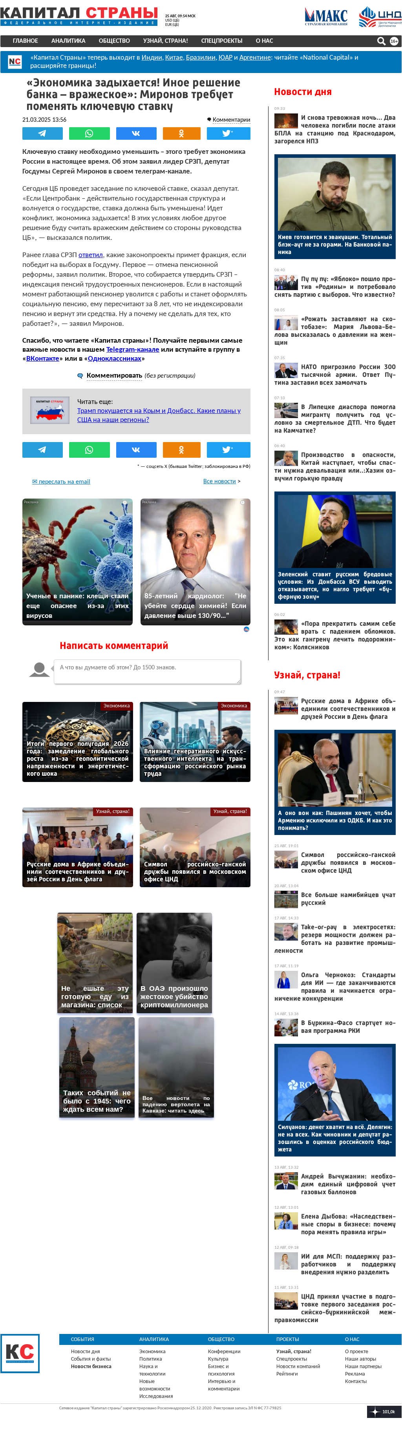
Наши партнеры (363, 1367)
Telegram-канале (132, 350)
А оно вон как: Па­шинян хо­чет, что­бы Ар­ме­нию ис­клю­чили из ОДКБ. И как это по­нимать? (335, 820)
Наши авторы (360, 1359)
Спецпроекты (222, 41)
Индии (152, 58)
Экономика (117, 706)
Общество (114, 41)
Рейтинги (287, 1374)
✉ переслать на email (61, 482)
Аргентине (255, 58)
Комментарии (231, 120)
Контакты (356, 1382)
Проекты (287, 1340)
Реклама (355, 1374)
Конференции (224, 1352)
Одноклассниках (114, 359)
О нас (264, 41)
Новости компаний (298, 1367)
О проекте (356, 1352)
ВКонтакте (42, 359)
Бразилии (201, 58)
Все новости (219, 482)
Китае (174, 58)
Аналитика (68, 41)
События (82, 1340)
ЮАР (225, 58)
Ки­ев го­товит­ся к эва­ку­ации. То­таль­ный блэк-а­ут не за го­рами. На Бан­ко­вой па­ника (335, 244)
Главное (25, 41)
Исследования (156, 1396)
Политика (150, 1359)
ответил (91, 255)
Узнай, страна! (165, 41)
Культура (218, 1359)
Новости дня (303, 92)
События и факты (91, 1359)
